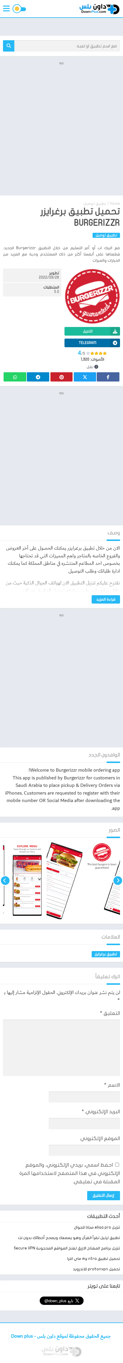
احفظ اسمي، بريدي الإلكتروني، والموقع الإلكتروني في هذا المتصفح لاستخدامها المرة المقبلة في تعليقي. (69, 1173)
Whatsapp (15, 377)
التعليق (110, 1013)
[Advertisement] (61, 128)
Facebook (108, 377)
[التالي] (5, 880)
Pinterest (61, 377)
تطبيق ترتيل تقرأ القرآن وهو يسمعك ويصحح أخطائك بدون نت (69, 1238)
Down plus (22, 1336)
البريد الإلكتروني (101, 1111)
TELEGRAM (87, 343)
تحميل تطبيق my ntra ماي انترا (93, 1259)
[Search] (8, 46)
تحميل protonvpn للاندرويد (96, 1269)
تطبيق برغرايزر (106, 954)
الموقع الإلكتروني (100, 1138)
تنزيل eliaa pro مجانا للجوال (97, 1227)
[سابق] (118, 880)
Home (115, 203)
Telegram (38, 377)
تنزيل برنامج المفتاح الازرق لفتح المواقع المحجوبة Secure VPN (67, 1248)
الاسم (112, 1085)
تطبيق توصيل (94, 203)
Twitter (85, 377)
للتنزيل (88, 331)
